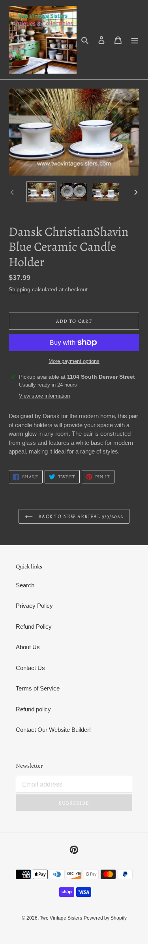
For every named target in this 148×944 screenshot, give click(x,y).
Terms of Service (38, 688)
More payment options (74, 361)
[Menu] (134, 39)
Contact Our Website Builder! (53, 729)
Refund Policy (34, 626)
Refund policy (33, 709)
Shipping (19, 289)
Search (25, 585)
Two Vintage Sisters (61, 918)
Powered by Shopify (105, 918)
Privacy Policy (34, 605)
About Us (28, 647)
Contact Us (30, 668)
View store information (44, 396)
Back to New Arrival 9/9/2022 (80, 516)
